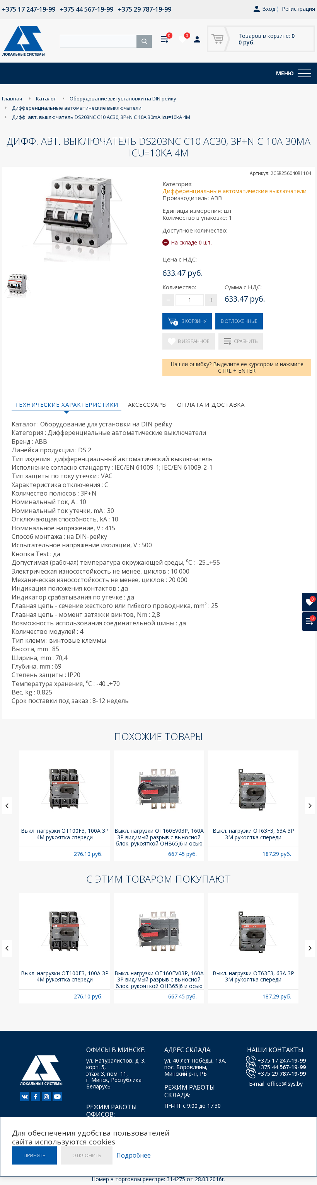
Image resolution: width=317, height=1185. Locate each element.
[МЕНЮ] (304, 73)
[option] (64, 805)
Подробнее (133, 1155)
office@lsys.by (285, 1083)
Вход (268, 9)
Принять (34, 1155)
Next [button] (310, 805)
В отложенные (239, 321)
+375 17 (281, 1060)
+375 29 (281, 1073)
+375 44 (281, 1067)
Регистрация (298, 8)
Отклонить (86, 1155)
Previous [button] (7, 805)
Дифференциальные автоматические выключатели (234, 191)
